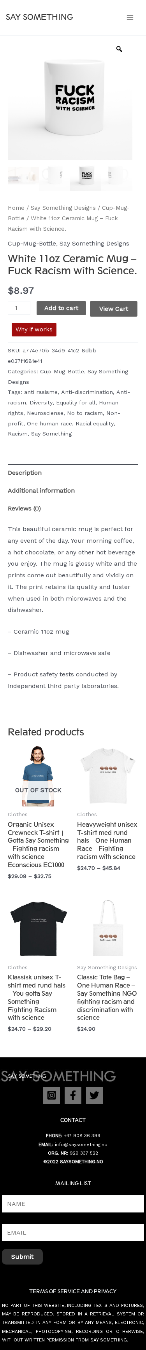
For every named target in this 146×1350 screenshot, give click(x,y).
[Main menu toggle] (130, 17)
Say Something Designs (63, 207)
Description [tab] (25, 472)
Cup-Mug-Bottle (32, 243)
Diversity (41, 402)
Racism (18, 433)
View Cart (113, 308)
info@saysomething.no (81, 1144)
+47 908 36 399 (82, 1135)
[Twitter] (94, 1095)
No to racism (85, 413)
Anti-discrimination (87, 392)
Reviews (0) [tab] (24, 508)
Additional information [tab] (41, 490)
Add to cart (61, 308)
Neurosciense (45, 413)
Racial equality (95, 423)
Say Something (51, 433)
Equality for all (75, 402)
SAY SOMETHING (39, 17)
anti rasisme (41, 392)
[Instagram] (51, 1095)
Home (16, 207)
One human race (49, 423)
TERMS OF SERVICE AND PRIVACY (73, 1291)
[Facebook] (73, 1095)
